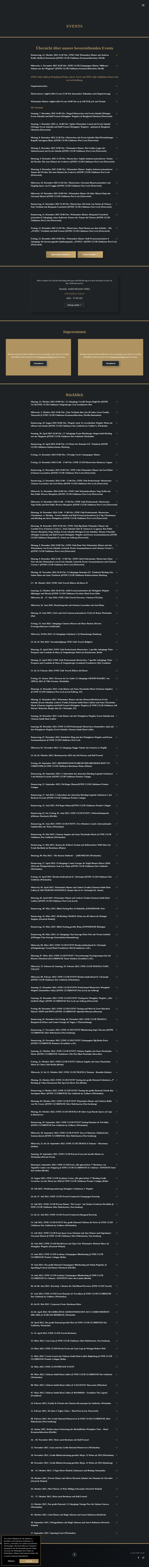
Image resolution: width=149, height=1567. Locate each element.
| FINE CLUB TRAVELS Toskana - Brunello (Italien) (71, 1072)
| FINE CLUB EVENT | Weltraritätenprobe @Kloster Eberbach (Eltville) (70, 814)
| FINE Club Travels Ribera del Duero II (59, 583)
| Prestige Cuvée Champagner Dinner (65, 455)
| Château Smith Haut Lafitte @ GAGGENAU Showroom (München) (69, 1385)
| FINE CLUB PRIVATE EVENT (52, 1367)
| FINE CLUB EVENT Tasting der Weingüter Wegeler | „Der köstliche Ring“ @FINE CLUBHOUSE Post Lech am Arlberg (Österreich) (71, 999)
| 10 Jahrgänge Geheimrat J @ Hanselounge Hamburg (66, 634)
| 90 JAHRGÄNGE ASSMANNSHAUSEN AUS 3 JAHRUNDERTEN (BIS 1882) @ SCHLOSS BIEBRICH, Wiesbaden (70, 1313)
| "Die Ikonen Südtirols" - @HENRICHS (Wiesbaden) (66, 855)
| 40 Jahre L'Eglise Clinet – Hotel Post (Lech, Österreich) (64, 1411)
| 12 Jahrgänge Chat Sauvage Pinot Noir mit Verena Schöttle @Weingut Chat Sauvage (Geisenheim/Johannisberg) (70, 935)
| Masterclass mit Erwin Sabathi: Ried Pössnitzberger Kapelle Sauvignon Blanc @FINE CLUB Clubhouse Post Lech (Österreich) (72, 139)
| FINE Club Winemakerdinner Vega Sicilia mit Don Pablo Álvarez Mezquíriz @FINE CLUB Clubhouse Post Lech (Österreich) (70, 492)
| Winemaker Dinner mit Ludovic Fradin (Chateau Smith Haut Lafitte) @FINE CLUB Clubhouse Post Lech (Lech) (70, 899)
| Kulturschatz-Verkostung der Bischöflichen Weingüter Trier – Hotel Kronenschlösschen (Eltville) (69, 1430)
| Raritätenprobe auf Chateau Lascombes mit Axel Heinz (67, 605)
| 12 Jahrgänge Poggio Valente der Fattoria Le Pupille (69, 748)
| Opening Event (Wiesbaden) (53, 1533)
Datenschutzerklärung (46, 357)
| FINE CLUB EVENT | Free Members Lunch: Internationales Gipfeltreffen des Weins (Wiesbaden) (71, 825)
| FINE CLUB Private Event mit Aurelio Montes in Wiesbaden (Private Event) (67, 1155)
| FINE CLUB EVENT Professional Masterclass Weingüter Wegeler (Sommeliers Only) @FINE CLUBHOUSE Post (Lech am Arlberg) (70, 988)
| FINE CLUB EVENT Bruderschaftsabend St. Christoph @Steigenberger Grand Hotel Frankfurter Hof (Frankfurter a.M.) (68, 946)
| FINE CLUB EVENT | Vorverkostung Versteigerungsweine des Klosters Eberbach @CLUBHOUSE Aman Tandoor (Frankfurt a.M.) (71, 957)
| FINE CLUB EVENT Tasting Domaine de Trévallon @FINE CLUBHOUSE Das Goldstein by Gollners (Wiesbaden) (69, 1123)
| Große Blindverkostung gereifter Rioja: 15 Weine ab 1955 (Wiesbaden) (72, 1455)
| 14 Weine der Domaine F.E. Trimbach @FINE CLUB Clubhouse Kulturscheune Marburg (69, 445)
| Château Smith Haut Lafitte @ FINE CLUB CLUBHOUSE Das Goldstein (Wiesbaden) (71, 1375)
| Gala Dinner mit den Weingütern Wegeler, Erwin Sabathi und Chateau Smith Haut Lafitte (72, 717)
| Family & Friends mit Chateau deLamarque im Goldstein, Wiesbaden (71, 1403)
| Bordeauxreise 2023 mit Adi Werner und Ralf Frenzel (67, 755)
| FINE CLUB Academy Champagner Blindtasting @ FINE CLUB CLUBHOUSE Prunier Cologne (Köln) (67, 1255)
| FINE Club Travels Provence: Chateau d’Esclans (67, 597)
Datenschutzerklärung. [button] (20, 1556)
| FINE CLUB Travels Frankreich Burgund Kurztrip (64, 1215)
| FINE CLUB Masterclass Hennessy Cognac (71, 462)
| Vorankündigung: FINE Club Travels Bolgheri (61, 642)
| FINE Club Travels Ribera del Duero (59, 670)
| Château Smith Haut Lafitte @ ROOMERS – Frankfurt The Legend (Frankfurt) (69, 1394)
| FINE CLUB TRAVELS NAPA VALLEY (69, 967)
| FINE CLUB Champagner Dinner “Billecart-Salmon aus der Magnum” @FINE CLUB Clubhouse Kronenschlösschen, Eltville (70, 67)
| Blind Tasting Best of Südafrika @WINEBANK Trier (68, 908)
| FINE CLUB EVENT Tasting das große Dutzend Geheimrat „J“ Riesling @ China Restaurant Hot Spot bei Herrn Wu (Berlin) (72, 1081)
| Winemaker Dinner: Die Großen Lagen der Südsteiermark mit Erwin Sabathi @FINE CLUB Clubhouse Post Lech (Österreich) (68, 149)
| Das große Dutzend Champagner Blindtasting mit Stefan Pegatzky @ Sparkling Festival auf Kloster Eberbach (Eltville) (69, 1266)
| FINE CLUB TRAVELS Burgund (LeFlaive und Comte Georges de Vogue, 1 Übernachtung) (69, 1020)
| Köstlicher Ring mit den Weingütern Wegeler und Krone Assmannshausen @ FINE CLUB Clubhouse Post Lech (71, 738)
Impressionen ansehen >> (61, 254)
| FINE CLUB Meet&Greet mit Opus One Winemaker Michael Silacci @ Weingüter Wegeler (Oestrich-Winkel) (70, 1245)
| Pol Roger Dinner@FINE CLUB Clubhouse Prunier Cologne (70, 785)
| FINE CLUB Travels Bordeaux (53, 1333)
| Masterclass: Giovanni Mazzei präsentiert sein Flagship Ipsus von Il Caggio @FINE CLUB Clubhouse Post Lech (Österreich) (71, 184)
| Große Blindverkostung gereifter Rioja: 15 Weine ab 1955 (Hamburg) (72, 1463)
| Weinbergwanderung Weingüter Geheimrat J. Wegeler (62, 1189)
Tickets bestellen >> (90, 254)
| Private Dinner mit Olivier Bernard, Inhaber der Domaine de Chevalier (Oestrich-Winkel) (72, 1479)
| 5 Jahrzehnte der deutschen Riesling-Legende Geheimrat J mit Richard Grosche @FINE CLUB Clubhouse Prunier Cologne (72, 775)
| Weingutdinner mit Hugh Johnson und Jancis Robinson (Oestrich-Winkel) (70, 1524)
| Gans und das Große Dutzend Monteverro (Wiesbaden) (65, 1447)
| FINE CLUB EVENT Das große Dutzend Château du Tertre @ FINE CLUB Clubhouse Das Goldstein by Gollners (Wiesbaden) (72, 1223)
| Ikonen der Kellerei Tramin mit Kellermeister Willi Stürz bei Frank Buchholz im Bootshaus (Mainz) (71, 846)
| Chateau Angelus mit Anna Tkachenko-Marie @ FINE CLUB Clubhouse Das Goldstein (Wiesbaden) (71, 835)
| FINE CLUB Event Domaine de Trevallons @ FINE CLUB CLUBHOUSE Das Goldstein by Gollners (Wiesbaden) (71, 1295)
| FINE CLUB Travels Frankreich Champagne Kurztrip (65, 1196)
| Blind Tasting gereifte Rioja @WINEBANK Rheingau (68, 927)
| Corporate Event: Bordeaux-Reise (56, 1304)
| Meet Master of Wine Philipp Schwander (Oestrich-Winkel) (66, 1489)
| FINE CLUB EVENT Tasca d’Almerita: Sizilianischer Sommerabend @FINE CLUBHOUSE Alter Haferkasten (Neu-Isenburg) (69, 1134)
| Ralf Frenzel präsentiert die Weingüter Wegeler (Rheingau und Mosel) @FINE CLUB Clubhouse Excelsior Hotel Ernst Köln (70, 592)
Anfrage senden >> (74, 305)
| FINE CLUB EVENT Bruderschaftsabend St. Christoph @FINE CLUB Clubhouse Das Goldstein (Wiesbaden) (69, 978)
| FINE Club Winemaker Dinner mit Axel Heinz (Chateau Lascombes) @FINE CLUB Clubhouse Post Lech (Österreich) (72, 471)
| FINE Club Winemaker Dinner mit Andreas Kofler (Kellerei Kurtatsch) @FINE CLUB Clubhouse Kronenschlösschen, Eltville (70, 56)
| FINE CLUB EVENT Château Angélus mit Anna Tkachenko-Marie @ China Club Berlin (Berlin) (71, 1063)
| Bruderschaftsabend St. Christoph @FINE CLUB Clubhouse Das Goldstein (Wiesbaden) (71, 878)
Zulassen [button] (29, 1561)
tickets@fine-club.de (74, 293)
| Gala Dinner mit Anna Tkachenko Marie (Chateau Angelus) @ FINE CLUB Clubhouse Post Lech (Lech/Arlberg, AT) (72, 690)
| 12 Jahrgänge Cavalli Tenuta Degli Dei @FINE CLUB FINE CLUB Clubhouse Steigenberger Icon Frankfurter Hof (69, 403)
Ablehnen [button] (11, 1561)
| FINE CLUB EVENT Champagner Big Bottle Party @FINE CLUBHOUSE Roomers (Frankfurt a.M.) (69, 1041)
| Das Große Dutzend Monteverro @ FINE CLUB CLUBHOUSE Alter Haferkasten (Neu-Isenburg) (70, 1420)
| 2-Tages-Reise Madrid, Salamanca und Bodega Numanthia (68, 1470)
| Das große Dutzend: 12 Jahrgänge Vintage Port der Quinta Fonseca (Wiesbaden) (70, 1505)
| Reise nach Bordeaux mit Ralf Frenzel (60, 1440)
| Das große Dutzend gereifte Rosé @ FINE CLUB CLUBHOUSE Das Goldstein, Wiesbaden (69, 1324)
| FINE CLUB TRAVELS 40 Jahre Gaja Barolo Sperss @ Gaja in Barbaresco (71, 1113)
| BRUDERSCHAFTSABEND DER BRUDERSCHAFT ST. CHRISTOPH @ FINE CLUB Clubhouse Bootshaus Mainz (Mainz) (70, 764)
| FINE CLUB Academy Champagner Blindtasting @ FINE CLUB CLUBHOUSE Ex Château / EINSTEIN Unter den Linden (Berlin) (67, 1276)
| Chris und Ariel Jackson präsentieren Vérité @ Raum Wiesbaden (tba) (71, 614)
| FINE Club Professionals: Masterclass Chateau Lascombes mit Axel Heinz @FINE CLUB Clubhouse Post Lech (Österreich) (71, 482)
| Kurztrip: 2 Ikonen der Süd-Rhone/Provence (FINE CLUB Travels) (71, 1286)
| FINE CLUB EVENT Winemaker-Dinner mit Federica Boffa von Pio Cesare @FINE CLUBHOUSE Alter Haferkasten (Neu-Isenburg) (71, 1102)
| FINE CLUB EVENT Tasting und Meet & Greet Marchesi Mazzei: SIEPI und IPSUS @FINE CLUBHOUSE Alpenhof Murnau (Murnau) (70, 1010)
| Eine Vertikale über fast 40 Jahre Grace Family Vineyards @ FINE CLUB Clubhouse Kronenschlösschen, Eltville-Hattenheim (70, 413)
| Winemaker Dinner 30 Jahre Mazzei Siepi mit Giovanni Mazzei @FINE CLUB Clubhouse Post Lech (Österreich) (70, 194)
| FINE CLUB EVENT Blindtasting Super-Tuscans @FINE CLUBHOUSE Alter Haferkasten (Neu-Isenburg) (72, 1031)
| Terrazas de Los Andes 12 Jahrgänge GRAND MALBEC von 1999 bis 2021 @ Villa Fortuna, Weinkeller (70, 679)
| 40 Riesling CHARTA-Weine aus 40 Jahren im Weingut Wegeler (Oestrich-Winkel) (69, 917)
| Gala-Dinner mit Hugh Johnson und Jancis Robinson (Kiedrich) (68, 1515)
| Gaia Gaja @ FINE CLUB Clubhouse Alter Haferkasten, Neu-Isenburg (70, 1341)
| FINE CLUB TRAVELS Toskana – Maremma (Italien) (69, 1145)
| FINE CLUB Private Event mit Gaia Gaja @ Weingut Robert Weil (68, 1348)
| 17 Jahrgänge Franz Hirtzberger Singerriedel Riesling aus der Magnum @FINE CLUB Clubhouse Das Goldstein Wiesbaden (71, 435)
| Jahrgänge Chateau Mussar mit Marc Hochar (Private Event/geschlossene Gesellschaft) (66, 625)
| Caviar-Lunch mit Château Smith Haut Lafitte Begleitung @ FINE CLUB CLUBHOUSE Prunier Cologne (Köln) (71, 1357)
